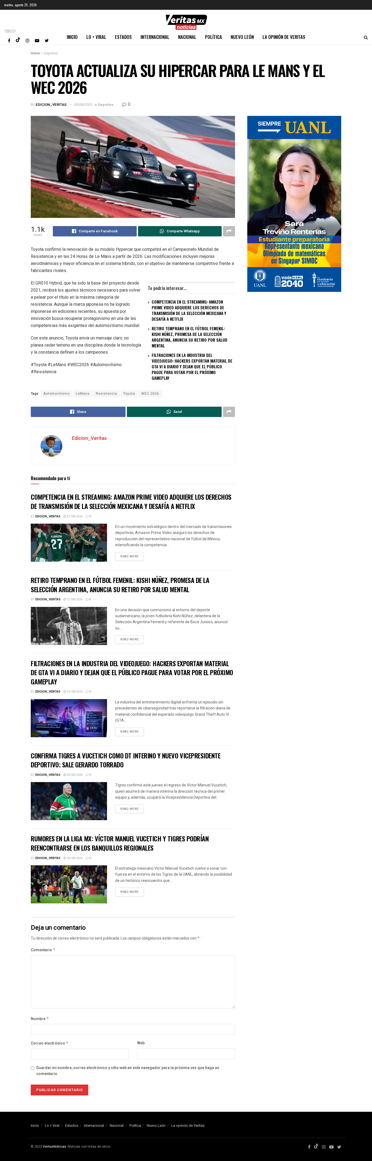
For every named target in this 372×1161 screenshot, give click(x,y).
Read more (129, 556)
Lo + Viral (96, 36)
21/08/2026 (74, 516)
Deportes (51, 53)
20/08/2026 (74, 775)
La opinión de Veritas (284, 36)
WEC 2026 (150, 393)
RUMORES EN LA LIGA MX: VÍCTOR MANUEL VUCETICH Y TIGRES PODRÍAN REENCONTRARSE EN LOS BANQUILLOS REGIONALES (120, 843)
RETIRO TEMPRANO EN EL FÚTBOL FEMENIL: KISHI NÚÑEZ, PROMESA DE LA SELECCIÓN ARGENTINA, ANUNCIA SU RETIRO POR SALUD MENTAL (189, 336)
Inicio (72, 36)
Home (35, 53)
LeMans (83, 393)
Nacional (187, 36)
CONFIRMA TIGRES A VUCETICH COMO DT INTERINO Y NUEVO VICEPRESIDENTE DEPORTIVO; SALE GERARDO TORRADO (125, 760)
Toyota (129, 393)
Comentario (43, 950)
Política (213, 36)
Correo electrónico (50, 1043)
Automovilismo (56, 393)
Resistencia (106, 393)
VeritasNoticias (54, 1146)
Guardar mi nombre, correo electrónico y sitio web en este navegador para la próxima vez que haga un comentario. (127, 1071)
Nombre (40, 1019)
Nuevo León (242, 36)
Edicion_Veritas (51, 104)
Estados (123, 36)
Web (141, 1043)
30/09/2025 (83, 104)
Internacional (155, 36)
